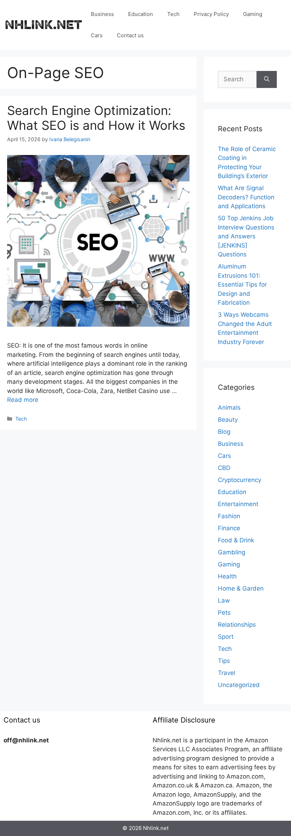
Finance (229, 528)
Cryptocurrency (239, 479)
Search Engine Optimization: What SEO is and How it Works (96, 118)
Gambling (231, 552)
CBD (224, 467)
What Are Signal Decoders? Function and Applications (246, 197)
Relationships (237, 624)
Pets (224, 612)
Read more (22, 399)
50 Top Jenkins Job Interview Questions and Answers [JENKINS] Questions (246, 236)
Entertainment (238, 504)
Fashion (229, 516)
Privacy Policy (211, 14)
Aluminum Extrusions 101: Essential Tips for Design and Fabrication (242, 284)
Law (224, 600)
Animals (229, 407)
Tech (173, 14)
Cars (97, 35)
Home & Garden (241, 588)
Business (102, 14)
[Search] (267, 79)
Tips (224, 660)
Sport (226, 636)
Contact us (130, 35)
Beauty (228, 419)
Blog (224, 431)
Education (140, 14)
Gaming (252, 14)
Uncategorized (239, 684)
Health (227, 576)
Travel (226, 672)
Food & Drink (236, 540)
